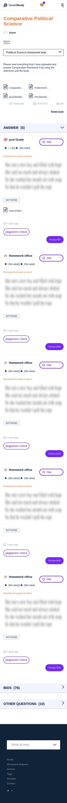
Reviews (11, 778)
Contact (11, 783)
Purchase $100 (54, 347)
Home (10, 759)
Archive (11, 769)
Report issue (57, 111)
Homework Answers (17, 764)
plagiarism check (16, 232)
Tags (9, 773)
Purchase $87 (54, 239)
